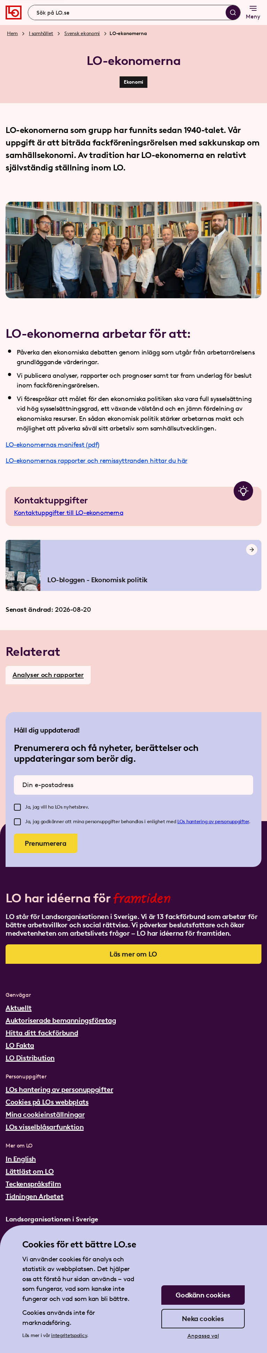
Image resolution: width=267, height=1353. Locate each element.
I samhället (41, 33)
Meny (253, 16)
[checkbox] (17, 807)
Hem (12, 33)
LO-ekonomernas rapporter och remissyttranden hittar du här (96, 461)
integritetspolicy (69, 1335)
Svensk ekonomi (82, 33)
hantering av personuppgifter (217, 822)
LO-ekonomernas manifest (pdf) (52, 445)
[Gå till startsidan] (14, 12)
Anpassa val (203, 1336)
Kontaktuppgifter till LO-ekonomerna (68, 513)
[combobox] (134, 12)
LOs (181, 822)
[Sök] (233, 12)
